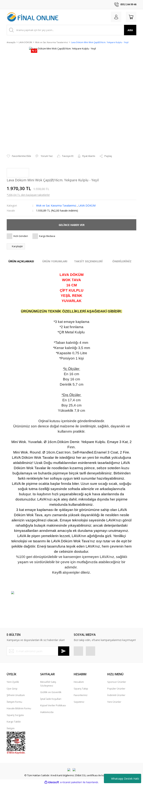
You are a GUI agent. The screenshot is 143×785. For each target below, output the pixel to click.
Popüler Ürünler (116, 688)
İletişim (11, 728)
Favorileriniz (81, 695)
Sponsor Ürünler (116, 682)
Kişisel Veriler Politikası (53, 705)
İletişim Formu (14, 701)
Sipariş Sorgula (15, 715)
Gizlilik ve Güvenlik (50, 692)
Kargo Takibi (14, 721)
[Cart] (131, 17)
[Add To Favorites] (19, 156)
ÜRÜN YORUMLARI (54, 261)
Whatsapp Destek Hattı (125, 778)
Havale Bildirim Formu (19, 708)
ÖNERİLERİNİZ (121, 261)
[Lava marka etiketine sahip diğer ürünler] (18, 172)
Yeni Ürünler (114, 701)
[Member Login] (116, 17)
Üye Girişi (12, 688)
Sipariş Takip (81, 688)
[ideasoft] (51, 782)
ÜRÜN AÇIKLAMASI (21, 261)
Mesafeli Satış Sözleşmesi (48, 683)
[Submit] (63, 651)
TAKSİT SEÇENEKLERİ (88, 261)
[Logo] (33, 17)
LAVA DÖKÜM (87, 205)
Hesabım (79, 682)
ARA (130, 30)
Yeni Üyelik (13, 682)
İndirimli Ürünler (116, 695)
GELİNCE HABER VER (72, 225)
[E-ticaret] (71, 782)
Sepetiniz (79, 701)
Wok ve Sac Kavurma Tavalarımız (56, 205)
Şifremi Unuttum (16, 695)
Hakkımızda (46, 712)
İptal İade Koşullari (50, 698)
